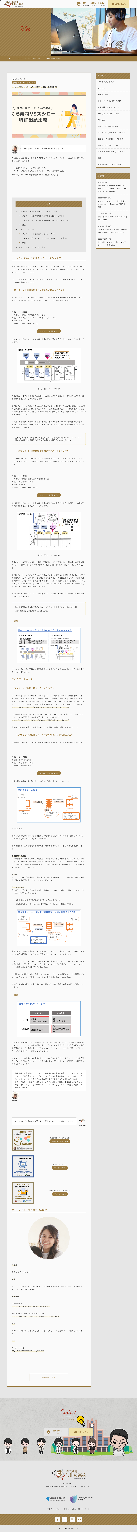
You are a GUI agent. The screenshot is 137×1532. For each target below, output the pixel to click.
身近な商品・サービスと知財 (23, 83)
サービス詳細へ (60, 1168)
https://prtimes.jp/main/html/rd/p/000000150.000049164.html (40, 720)
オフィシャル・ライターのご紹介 (32, 247)
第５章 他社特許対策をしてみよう (111, 152)
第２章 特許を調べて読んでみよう (111, 132)
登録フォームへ (60, 1194)
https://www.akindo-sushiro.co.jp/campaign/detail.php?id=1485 (40, 707)
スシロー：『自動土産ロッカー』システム (39, 234)
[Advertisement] (51, 185)
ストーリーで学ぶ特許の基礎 (109, 101)
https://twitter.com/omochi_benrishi (28, 1351)
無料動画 (101, 120)
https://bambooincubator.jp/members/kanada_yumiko (36, 1316)
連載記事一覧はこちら (60, 1141)
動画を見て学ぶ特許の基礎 (108, 113)
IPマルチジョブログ (106, 82)
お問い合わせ (120, 4)
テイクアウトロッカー (27, 229)
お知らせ (101, 88)
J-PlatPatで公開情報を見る (48, 331)
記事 (100, 158)
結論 (24, 225)
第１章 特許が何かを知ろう (109, 126)
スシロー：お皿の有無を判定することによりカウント (43, 216)
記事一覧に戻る (48, 1377)
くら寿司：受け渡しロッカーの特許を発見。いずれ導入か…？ (46, 238)
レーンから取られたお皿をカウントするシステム (38, 211)
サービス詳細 (103, 94)
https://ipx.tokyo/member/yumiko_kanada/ (31, 1306)
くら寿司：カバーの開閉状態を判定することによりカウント (46, 220)
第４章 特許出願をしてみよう (110, 145)
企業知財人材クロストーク (108, 107)
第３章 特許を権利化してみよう (110, 139)
